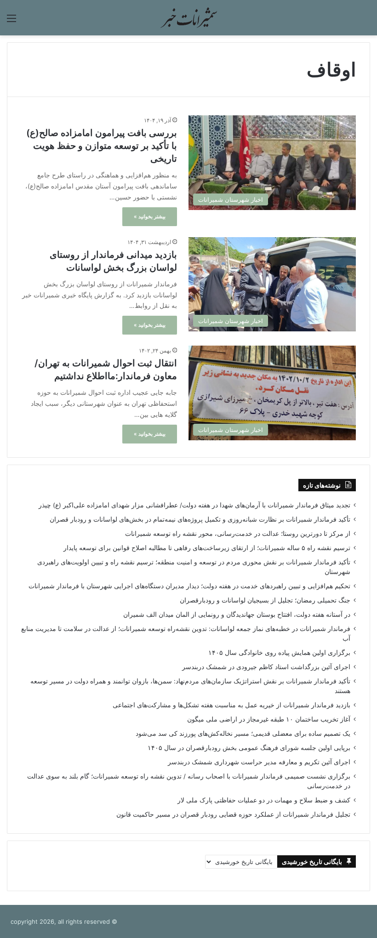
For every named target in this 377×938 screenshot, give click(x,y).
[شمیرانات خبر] (188, 17)
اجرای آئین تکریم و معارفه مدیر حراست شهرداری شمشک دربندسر (259, 762)
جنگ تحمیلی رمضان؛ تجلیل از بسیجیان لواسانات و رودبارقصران (265, 600)
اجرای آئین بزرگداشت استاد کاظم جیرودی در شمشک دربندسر (266, 667)
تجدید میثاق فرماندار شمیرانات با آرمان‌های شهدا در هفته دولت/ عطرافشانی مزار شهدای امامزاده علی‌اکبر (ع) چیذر (194, 505)
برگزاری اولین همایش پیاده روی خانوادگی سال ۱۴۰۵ (279, 652)
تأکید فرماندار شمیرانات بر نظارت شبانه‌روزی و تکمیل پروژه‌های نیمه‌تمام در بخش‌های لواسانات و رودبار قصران (200, 519)
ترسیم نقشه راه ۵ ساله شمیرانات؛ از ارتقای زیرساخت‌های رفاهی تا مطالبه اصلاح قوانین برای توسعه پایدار (206, 547)
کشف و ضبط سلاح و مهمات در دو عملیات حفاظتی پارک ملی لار (263, 800)
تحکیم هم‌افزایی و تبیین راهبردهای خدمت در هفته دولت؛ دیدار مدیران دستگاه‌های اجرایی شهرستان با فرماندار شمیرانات (189, 586)
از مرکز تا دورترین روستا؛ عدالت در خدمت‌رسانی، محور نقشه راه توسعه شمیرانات (237, 533)
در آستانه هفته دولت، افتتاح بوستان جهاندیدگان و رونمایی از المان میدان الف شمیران (236, 614)
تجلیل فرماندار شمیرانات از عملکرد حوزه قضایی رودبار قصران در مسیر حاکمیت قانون (233, 814)
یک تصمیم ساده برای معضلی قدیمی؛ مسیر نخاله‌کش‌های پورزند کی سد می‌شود (243, 733)
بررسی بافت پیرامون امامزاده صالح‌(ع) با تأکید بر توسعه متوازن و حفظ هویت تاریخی (101, 145)
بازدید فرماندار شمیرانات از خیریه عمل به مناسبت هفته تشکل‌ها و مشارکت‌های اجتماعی (231, 705)
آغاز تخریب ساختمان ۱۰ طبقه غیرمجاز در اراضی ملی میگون (268, 719)
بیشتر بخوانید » (150, 216)
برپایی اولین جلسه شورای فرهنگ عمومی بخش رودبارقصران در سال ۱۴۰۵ (249, 747)
